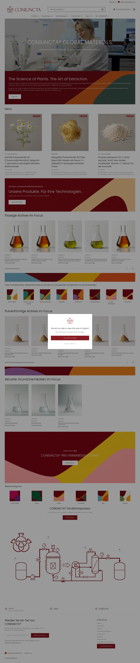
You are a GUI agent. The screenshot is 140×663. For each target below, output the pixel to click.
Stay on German (70, 344)
